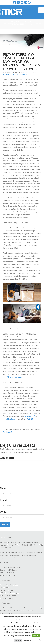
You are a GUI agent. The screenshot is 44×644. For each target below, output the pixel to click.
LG (5, 74)
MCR (9, 74)
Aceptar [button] (35, 636)
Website (5, 511)
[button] (41, 10)
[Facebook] (14, 2)
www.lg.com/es (30, 416)
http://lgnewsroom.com (12, 377)
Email (3, 500)
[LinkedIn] (22, 2)
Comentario (8, 457)
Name (3, 488)
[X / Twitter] (18, 2)
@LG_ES (30, 419)
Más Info (27, 640)
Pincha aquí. (7, 432)
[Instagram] (29, 2)
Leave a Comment (21, 74)
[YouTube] (25, 2)
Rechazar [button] (18, 640)
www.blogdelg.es (9, 419)
